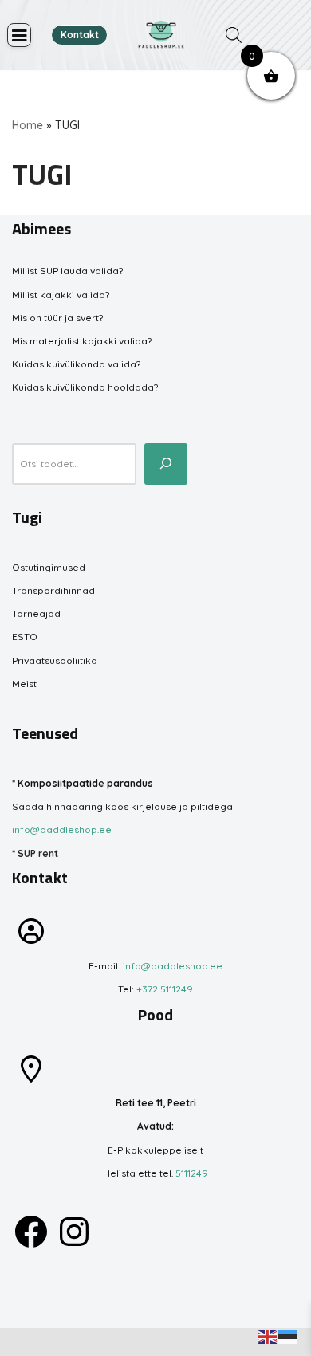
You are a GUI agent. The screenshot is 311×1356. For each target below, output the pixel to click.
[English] (268, 1336)
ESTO (24, 637)
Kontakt (80, 35)
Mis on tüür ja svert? (57, 318)
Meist (24, 684)
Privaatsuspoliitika (54, 660)
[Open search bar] (234, 35)
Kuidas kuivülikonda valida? (76, 364)
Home (27, 125)
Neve (24, 1342)
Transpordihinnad (53, 590)
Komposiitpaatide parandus (85, 783)
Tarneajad (36, 613)
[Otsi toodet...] (165, 464)
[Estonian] (288, 1336)
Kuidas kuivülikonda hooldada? (85, 387)
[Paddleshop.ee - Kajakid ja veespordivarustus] (161, 35)
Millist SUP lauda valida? (67, 271)
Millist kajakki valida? (60, 295)
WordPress (129, 1342)
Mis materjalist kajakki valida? (82, 341)
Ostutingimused (48, 567)
